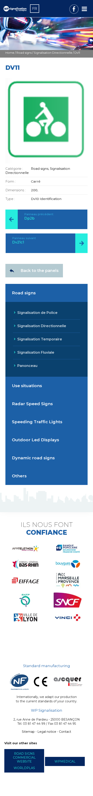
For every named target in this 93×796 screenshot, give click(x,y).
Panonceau (27, 366)
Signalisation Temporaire (39, 339)
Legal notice (46, 732)
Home (9, 52)
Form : (10, 181)
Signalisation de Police (37, 313)
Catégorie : (14, 169)
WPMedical (65, 761)
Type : (10, 199)
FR (34, 9)
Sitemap (28, 732)
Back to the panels (40, 270)
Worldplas (24, 768)
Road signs (24, 52)
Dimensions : (15, 190)
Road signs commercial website (24, 757)
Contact (65, 732)
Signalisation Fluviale (35, 352)
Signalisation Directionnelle (53, 52)
